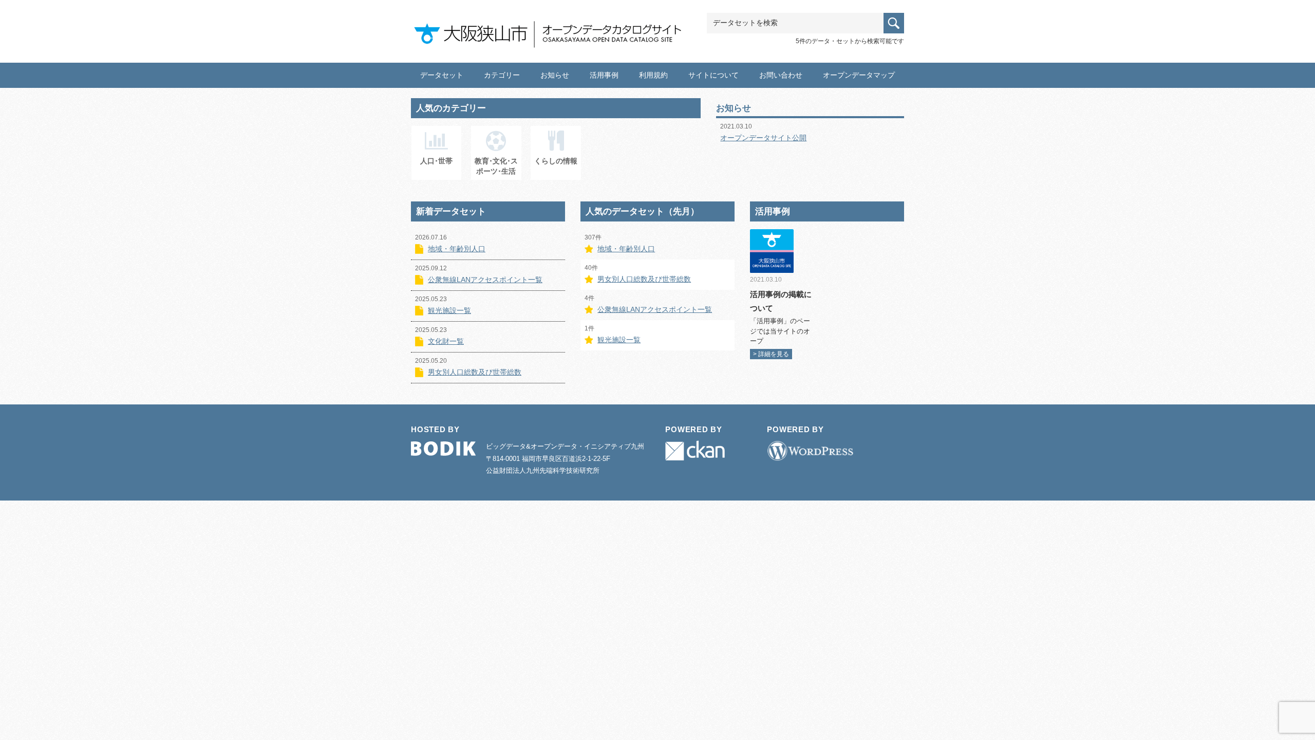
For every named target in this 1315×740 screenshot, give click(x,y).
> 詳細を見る (771, 354)
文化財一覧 (446, 341)
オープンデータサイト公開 (763, 138)
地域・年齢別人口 (456, 249)
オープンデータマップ (859, 75)
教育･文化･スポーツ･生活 (496, 166)
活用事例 (604, 75)
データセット (441, 75)
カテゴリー (502, 75)
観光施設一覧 (449, 310)
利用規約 (653, 75)
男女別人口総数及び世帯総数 (474, 372)
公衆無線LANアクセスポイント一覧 (485, 279)
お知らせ (554, 75)
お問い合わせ (780, 75)
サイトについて (713, 75)
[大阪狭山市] (552, 29)
